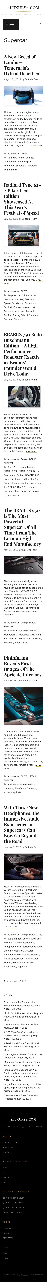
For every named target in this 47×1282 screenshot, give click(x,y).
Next (22, 980)
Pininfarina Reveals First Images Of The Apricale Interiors (23, 666)
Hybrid (21, 157)
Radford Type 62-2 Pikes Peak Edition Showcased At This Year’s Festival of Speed (22, 199)
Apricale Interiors (26, 784)
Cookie (6, 1258)
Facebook (8, 1228)
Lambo (29, 157)
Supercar (20, 165)
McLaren (18, 950)
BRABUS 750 (11, 471)
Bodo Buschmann (16, 467)
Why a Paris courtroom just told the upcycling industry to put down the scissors (22, 1087)
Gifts (39, 934)
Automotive (13, 153)
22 (15, 980)
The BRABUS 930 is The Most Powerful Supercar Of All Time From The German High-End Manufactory (22, 527)
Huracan (11, 157)
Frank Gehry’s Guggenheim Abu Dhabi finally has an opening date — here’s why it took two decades (23, 1073)
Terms (5, 1253)
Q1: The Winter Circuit (13, 1198)
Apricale (11, 784)
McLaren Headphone (28, 954)
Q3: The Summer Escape (14, 1208)
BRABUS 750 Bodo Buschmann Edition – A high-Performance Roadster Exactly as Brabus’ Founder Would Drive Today (23, 354)
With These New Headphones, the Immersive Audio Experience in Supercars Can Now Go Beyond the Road (22, 824)
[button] (40, 24)
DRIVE (24, 153)
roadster (32, 487)
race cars (19, 311)
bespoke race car (27, 295)
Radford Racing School (16, 315)
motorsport (29, 307)
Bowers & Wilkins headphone (19, 942)
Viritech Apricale (12, 792)
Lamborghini (10, 161)
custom (25, 483)
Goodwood (18, 303)
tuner (17, 642)
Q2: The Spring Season (13, 1203)
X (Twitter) (8, 1238)
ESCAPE (6, 1182)
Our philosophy (11, 1142)
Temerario (31, 165)
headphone (10, 946)
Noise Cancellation (14, 958)
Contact (7, 1152)
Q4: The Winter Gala (12, 1213)
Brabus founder (12, 483)
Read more (36, 146)
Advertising (8, 1147)
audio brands (14, 938)
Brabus (31, 467)
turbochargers (11, 495)
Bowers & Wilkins (32, 938)
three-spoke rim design (26, 491)
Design (24, 459)
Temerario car (11, 169)
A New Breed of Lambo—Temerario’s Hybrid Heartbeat (22, 64)
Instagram (8, 1233)
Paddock (8, 311)
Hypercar (8, 788)
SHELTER (9, 463)
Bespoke (11, 295)
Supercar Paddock (13, 319)
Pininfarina (20, 788)
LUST (5, 1173)
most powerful (33, 638)
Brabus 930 (22, 630)
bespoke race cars (13, 299)
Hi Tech (32, 776)
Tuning (24, 642)
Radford (29, 311)
